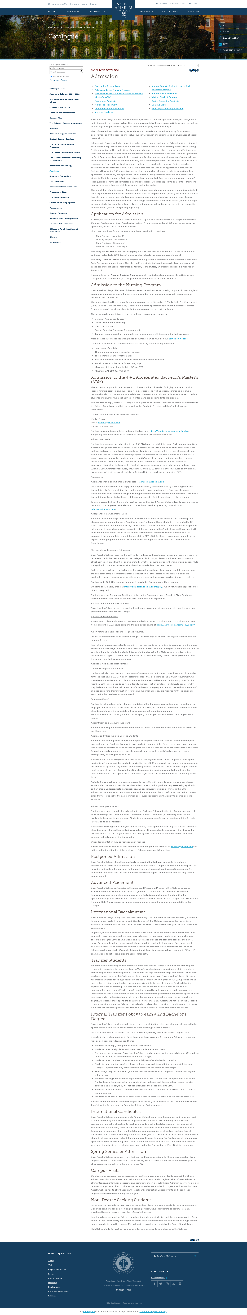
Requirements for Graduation (63, 186)
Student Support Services (62, 139)
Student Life (147, 11)
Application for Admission (108, 86)
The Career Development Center (65, 152)
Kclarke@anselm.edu (109, 422)
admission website (178, 338)
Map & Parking (55, 1278)
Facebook (154, 1283)
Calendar (163, 4)
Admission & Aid (98, 11)
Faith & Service (170, 11)
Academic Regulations (60, 176)
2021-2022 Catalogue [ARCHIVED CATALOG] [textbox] (167, 65)
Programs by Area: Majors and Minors (64, 100)
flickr (180, 1283)
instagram (167, 1283)
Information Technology (61, 165)
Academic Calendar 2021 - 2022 (65, 94)
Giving (95, 4)
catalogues (89, 1311)
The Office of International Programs (62, 145)
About (51, 11)
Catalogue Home (57, 88)
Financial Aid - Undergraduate (64, 218)
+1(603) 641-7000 (123, 1289)
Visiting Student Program (165, 97)
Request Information (57, 1269)
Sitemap (52, 1296)
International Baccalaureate (109, 108)
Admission (54, 170)
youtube (173, 1283)
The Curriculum (57, 181)
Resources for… (179, 4)
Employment (54, 1287)
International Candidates (164, 93)
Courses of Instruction (60, 107)
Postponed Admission (106, 100)
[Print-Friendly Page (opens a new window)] (195, 70)
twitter (161, 1283)
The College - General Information (66, 123)
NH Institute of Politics (58, 4)
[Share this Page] (193, 70)
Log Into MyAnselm (167, 1256)
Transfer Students (104, 112)
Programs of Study (58, 192)
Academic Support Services (63, 133)
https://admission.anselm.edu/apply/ (169, 430)
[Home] (123, 10)
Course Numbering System (62, 202)
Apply (51, 1260)
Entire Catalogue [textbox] (57, 68)
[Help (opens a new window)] (198, 70)
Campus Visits (159, 104)
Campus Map (56, 117)
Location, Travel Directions (62, 112)
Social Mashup (158, 1277)
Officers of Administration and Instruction (64, 230)
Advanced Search (59, 80)
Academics (73, 11)
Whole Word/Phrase (61, 76)
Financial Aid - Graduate (61, 223)
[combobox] (173, 65)
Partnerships (56, 207)
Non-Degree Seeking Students (167, 108)
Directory (54, 237)
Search (194, 4)
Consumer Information (58, 1291)
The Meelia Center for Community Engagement (65, 158)
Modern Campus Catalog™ (153, 1311)
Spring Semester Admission (166, 100)
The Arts (75, 4)
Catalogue (90, 28)
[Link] (123, 1263)
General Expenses (58, 213)
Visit (50, 1265)
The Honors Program (59, 197)
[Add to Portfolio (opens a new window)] (190, 70)
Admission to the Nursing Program (112, 89)
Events (51, 1274)
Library (85, 4)
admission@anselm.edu (151, 481)
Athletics (193, 11)
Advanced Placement (106, 104)
